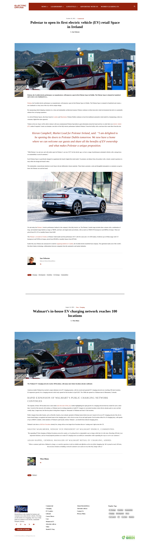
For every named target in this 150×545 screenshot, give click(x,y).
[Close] (100, 258)
